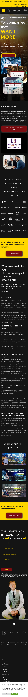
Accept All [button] (14, 693)
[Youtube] (25, 6)
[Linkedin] (23, 6)
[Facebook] (22, 6)
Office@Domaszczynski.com (19, 4)
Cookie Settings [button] (6, 693)
